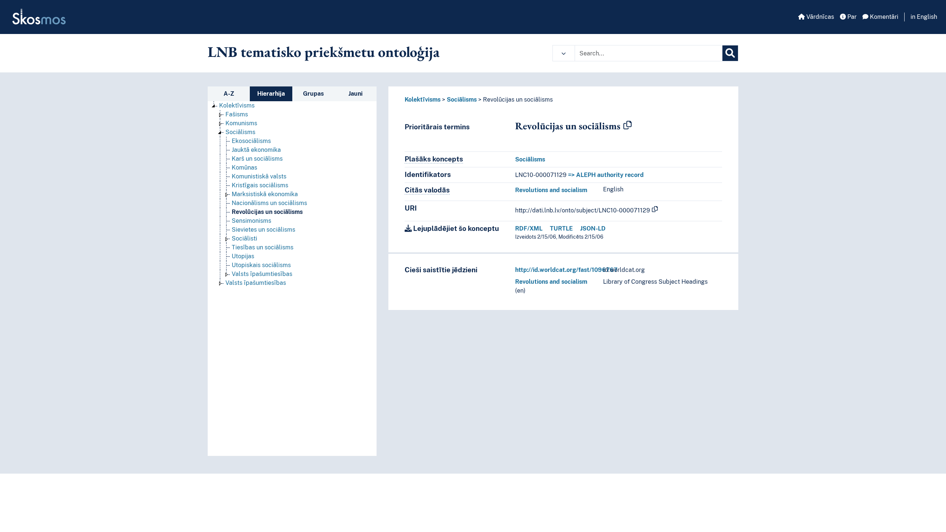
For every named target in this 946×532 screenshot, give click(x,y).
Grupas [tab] (313, 93)
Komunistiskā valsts (259, 176)
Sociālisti (244, 238)
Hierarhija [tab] (271, 93)
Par (851, 16)
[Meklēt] (730, 53)
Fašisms (236, 114)
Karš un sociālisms (257, 158)
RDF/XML (528, 228)
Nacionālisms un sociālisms (269, 203)
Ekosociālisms (251, 140)
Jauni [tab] (355, 93)
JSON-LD (593, 228)
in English (924, 16)
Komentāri (883, 16)
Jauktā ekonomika (256, 149)
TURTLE (561, 228)
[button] (563, 53)
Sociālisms (240, 132)
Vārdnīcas (819, 16)
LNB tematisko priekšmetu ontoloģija (324, 51)
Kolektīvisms (237, 105)
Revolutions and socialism (551, 190)
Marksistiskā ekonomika (265, 194)
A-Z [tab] (229, 93)
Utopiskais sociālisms (261, 265)
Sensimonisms (251, 220)
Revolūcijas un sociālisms (267, 211)
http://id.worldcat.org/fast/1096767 (566, 269)
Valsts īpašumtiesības (262, 273)
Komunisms (241, 123)
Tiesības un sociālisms (262, 247)
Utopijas (243, 256)
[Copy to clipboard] (627, 125)
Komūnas (244, 167)
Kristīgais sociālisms (260, 185)
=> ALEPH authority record (606, 174)
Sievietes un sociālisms (263, 229)
